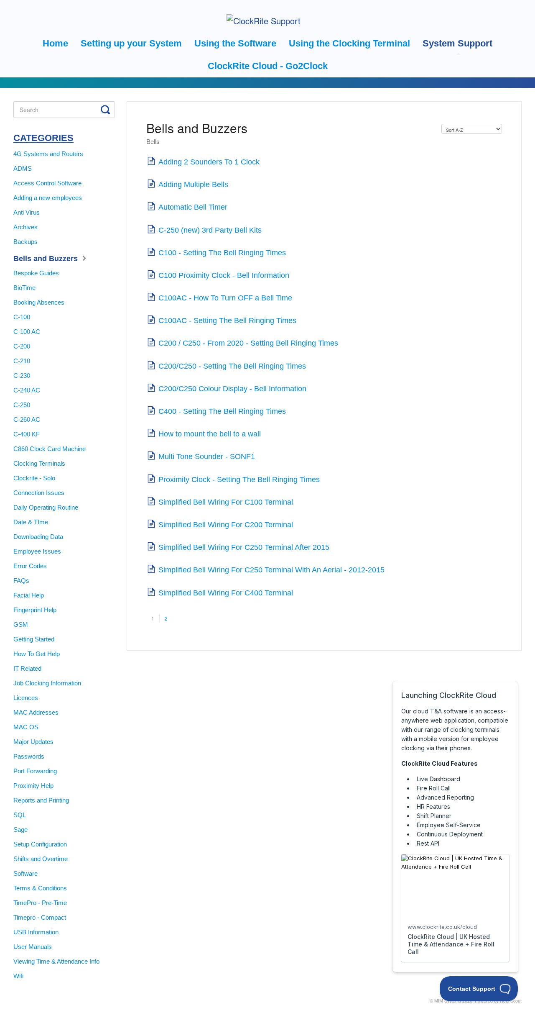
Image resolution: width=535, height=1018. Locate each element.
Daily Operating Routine (45, 507)
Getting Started (33, 639)
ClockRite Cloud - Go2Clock (268, 66)
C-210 (21, 360)
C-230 (21, 375)
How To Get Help (36, 653)
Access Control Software (47, 183)
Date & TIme (30, 522)
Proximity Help (33, 785)
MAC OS (25, 727)
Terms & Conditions (40, 888)
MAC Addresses (36, 712)
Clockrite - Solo (34, 478)
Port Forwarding (35, 770)
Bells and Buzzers (46, 258)
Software (25, 873)
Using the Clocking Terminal (349, 43)
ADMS (22, 168)
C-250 (21, 404)
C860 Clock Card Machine (49, 448)
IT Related (27, 668)
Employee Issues (37, 551)
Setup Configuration (40, 844)
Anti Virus (26, 212)
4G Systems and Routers (48, 153)
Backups (25, 241)
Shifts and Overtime (40, 858)
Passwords (28, 756)
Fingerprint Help (34, 609)
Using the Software (235, 43)
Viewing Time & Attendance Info (56, 961)
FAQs (21, 580)
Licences (25, 697)
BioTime (24, 287)
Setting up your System (131, 43)
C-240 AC (26, 390)
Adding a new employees (47, 197)
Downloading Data (38, 536)
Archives (25, 227)
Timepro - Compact (39, 917)
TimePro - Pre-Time (40, 902)
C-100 (21, 317)
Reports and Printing (41, 800)
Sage (20, 829)
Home (55, 43)
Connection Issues (38, 492)
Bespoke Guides (36, 273)
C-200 (21, 346)
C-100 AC (26, 331)
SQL (19, 814)
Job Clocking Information (47, 683)
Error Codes (30, 565)
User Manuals (32, 946)
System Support (457, 43)
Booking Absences (38, 302)
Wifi (18, 976)
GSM (20, 624)
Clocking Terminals (39, 463)
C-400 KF (26, 434)
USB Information (36, 932)
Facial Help (28, 595)
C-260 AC (26, 419)
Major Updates (33, 741)
